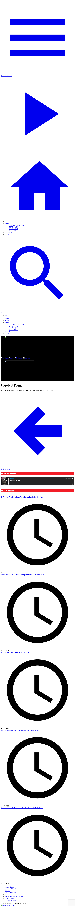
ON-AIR (7, 223)
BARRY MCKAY (13, 231)
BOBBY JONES (13, 229)
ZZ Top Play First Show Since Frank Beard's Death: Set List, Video (22, 497)
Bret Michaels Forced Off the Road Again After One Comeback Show (23, 575)
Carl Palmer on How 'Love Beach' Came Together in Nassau (20, 730)
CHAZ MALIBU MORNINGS (17, 225)
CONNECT (8, 234)
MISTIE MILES (13, 227)
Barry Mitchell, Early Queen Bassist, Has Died (15, 652)
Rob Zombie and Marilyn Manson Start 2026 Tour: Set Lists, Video (22, 808)
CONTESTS (8, 232)
